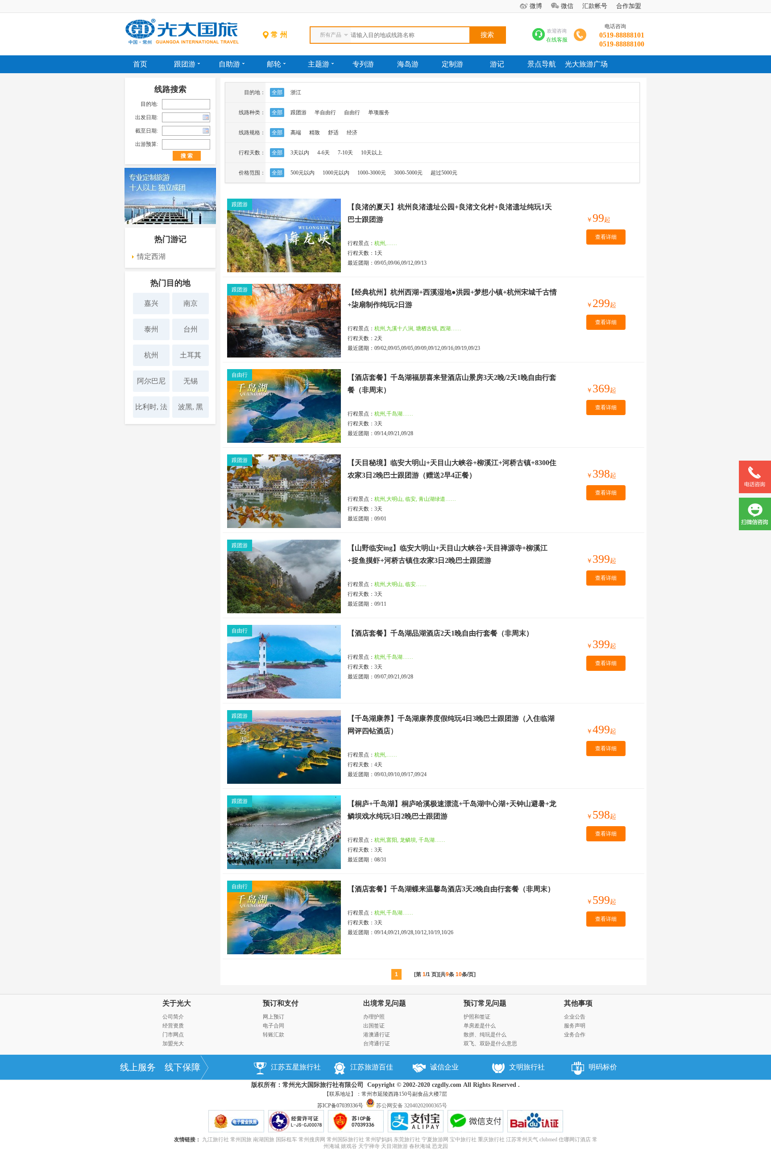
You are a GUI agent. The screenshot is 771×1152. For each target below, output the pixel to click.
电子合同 (273, 1026)
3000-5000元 (408, 173)
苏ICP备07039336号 (340, 1105)
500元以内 (302, 173)
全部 (277, 92)
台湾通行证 (376, 1043)
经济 (352, 132)
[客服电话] (755, 491)
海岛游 (408, 64)
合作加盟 (628, 6)
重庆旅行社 (491, 1139)
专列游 (363, 64)
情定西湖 (151, 256)
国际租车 (286, 1139)
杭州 (151, 355)
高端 (295, 132)
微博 (536, 6)
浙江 (295, 92)
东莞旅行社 (407, 1139)
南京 (190, 303)
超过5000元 (444, 173)
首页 (140, 64)
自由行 (352, 112)
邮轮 (274, 64)
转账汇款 (273, 1034)
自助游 (229, 64)
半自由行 (325, 112)
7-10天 (345, 153)
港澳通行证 (376, 1034)
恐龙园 (440, 1146)
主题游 (318, 64)
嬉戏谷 (349, 1146)
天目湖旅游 (394, 1146)
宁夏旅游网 (435, 1139)
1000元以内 (336, 173)
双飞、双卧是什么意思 (490, 1043)
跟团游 (184, 64)
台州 (190, 329)
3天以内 (299, 153)
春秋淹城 (420, 1146)
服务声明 (574, 1026)
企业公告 (574, 1017)
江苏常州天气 (522, 1139)
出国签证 (374, 1026)
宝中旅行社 (463, 1139)
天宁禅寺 (369, 1146)
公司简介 (173, 1017)
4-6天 (323, 153)
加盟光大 (173, 1043)
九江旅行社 (215, 1139)
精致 (314, 132)
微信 (567, 6)
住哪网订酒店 (575, 1139)
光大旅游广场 (586, 64)
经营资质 (173, 1026)
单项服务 (379, 112)
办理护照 (374, 1017)
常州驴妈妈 (378, 1139)
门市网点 (173, 1034)
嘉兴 (151, 303)
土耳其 (190, 355)
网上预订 (273, 1017)
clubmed (548, 1139)
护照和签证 (477, 1017)
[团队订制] (170, 222)
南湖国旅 (263, 1139)
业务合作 (574, 1034)
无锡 (190, 381)
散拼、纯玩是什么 (485, 1034)
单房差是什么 (480, 1026)
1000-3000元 (371, 173)
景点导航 (541, 64)
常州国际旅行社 (345, 1139)
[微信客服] (755, 528)
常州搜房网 (311, 1139)
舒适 (333, 132)
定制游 (452, 64)
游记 (497, 64)
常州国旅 (241, 1139)
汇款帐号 (594, 6)
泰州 (151, 329)
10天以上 (371, 153)
